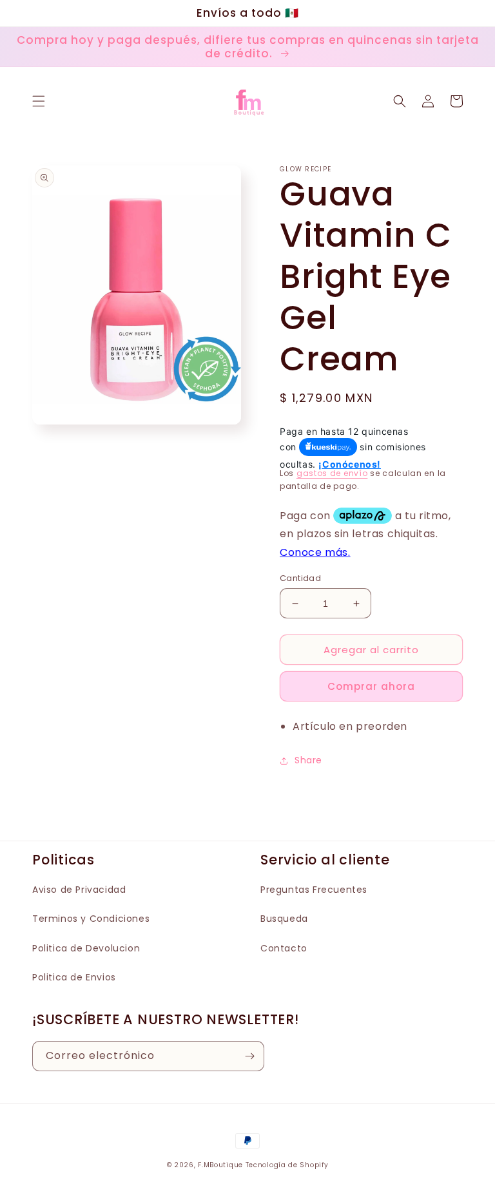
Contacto (283, 948)
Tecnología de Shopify (287, 1165)
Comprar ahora (371, 686)
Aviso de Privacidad (79, 889)
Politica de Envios (74, 977)
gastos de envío (332, 473)
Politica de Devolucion (86, 948)
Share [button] (308, 760)
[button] (38, 101)
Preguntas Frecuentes (313, 889)
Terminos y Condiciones (91, 918)
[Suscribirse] (249, 1056)
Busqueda (284, 918)
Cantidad (300, 578)
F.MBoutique (220, 1165)
